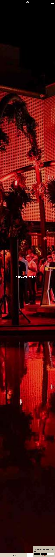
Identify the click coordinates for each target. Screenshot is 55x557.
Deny (43, 553)
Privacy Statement (44, 555)
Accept (37, 553)
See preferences (50, 553)
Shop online (6, 2)
